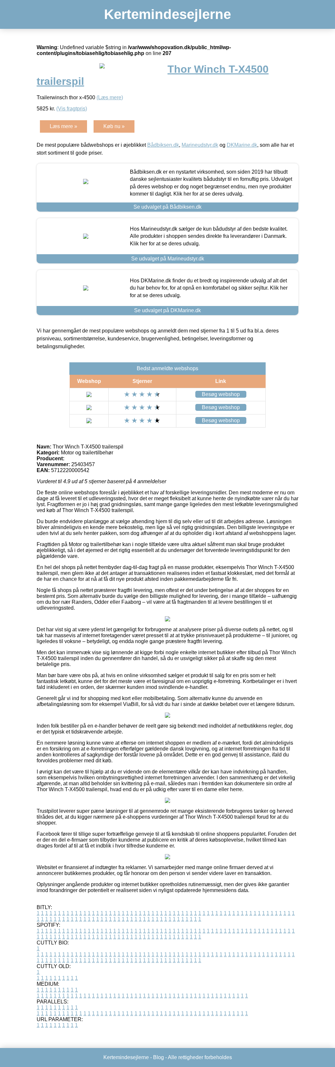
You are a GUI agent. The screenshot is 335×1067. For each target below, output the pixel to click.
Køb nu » (114, 126)
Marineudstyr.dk (200, 145)
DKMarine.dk (242, 145)
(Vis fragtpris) (71, 108)
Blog (158, 1057)
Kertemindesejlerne (167, 14)
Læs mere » (63, 126)
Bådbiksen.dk (163, 145)
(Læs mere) (110, 97)
